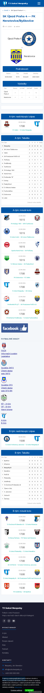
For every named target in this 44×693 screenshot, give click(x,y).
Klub (4, 645)
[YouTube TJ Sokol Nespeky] (14, 621)
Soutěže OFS (7, 385)
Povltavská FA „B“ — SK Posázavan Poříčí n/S (22, 304)
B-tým (3, 423)
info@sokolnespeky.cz (13, 669)
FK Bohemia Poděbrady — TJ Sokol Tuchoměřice (22, 318)
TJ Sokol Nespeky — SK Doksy (22, 291)
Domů (6, 10)
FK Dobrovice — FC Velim (22, 277)
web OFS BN (6, 391)
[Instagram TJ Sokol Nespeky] (9, 621)
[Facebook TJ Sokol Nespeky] (4, 621)
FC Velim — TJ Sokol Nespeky (22, 130)
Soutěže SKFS (7, 368)
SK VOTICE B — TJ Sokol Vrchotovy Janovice (22, 565)
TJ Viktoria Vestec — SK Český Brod (22, 264)
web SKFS (5, 373)
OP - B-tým (6, 407)
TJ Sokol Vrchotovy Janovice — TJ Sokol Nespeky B (22, 445)
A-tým (3, 420)
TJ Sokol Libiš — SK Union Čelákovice (22, 237)
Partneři (5, 649)
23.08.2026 (22, 570)
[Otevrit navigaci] (39, 3)
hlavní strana (6, 409)
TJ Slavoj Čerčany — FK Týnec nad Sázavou (22, 538)
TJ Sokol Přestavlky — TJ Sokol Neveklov (22, 551)
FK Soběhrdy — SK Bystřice (22, 592)
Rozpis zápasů (7, 641)
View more (18, 687)
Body (40, 142)
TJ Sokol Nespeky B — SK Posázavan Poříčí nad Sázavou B (22, 578)
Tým (5, 142)
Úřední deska (6, 371)
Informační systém (9, 353)
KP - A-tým (6, 404)
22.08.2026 (22, 216)
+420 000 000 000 (12, 673)
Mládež (5, 637)
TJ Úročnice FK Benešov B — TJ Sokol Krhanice (22, 524)
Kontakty (5, 653)
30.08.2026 (22, 437)
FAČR (3, 351)
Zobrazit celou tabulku (34, 202)
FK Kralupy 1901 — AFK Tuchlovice (22, 224)
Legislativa (5, 356)
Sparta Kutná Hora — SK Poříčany (22, 250)
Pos (3, 142)
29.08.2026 (22, 122)
